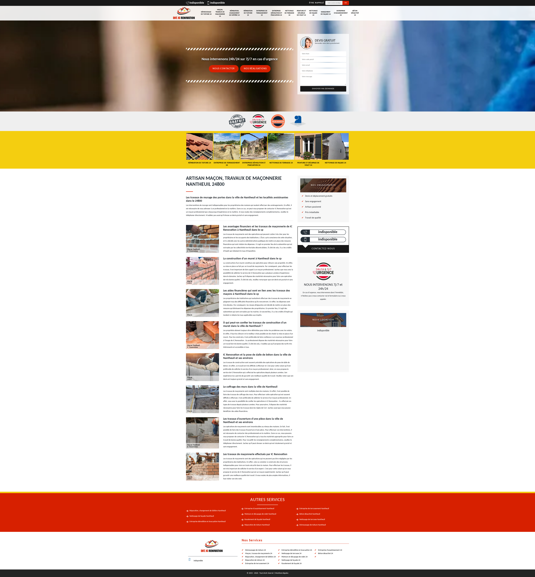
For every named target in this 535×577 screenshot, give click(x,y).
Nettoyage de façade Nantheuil (201, 516)
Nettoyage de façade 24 (313, 13)
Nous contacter (224, 68)
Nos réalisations (255, 68)
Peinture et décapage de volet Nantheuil (260, 514)
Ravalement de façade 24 (326, 13)
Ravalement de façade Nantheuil (257, 519)
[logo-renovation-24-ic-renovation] (184, 13)
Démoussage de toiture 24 (206, 13)
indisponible (196, 3)
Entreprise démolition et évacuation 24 (276, 13)
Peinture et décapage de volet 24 (301, 13)
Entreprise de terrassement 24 (262, 13)
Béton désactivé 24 (355, 13)
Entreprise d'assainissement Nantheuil (259, 509)
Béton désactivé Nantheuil (309, 514)
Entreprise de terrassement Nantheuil (314, 509)
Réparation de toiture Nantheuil (257, 525)
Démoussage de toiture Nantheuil (312, 525)
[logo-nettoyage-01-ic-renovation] (212, 547)
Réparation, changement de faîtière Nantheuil (207, 511)
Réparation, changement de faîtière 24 (234, 13)
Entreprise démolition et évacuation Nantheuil (207, 522)
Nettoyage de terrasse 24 (289, 13)
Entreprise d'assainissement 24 (341, 13)
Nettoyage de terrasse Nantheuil (312, 519)
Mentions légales (281, 573)
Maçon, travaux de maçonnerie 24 (220, 13)
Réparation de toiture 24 (248, 13)
